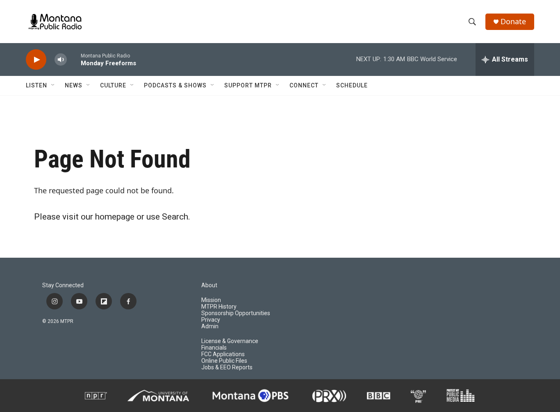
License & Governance (229, 341)
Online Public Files (224, 361)
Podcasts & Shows (175, 85)
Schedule (352, 85)
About (209, 285)
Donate (513, 21)
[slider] (74, 59)
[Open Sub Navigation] (53, 85)
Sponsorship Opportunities (235, 313)
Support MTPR (248, 85)
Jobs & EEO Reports (227, 367)
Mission (211, 300)
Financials (214, 348)
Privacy (210, 320)
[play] (36, 59)
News (73, 85)
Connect (304, 85)
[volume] (61, 59)
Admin (210, 326)
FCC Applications (223, 354)
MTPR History (219, 307)
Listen (36, 85)
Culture (113, 85)
